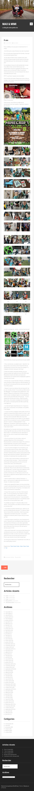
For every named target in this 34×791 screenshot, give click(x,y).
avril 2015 (7, 657)
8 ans (7, 595)
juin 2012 (7, 714)
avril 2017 (7, 625)
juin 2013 (7, 694)
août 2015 (7, 650)
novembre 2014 (9, 665)
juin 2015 (7, 654)
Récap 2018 (9, 600)
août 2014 (7, 670)
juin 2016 (7, 633)
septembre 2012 (9, 709)
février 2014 (8, 680)
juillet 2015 (8, 652)
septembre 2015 (9, 649)
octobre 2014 (8, 667)
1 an (6, 548)
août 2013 (7, 690)
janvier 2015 (8, 662)
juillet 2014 (8, 672)
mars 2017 (8, 627)
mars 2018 (8, 618)
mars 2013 (8, 699)
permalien (18, 557)
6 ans (14, 546)
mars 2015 (8, 659)
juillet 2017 (8, 623)
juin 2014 (7, 674)
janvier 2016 (8, 642)
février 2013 (8, 701)
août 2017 (7, 622)
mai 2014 (7, 675)
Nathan (12, 557)
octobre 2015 (8, 647)
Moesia (25, 786)
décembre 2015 (9, 643)
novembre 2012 (9, 706)
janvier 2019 (8, 617)
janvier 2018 (8, 620)
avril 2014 (7, 677)
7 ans (11, 546)
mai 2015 (7, 655)
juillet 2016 (8, 632)
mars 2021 (8, 612)
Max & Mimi (9, 24)
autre (6, 725)
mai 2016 (7, 635)
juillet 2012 (8, 712)
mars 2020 (8, 613)
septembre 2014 (9, 669)
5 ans (18, 546)
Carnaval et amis (10, 602)
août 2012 (7, 711)
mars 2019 (8, 615)
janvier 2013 (8, 702)
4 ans (21, 546)
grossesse (8, 727)
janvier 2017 (8, 628)
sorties (7, 732)
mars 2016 (8, 638)
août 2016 (7, 630)
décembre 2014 (9, 664)
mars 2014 (8, 679)
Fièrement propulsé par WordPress (10, 786)
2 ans (27, 546)
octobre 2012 (8, 707)
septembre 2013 (9, 689)
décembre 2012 (9, 704)
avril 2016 (7, 637)
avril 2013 (7, 697)
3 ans (24, 546)
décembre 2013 (9, 684)
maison (7, 728)
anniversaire (8, 557)
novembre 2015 (9, 645)
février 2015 (8, 660)
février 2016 (8, 640)
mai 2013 (7, 696)
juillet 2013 (8, 692)
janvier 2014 (8, 682)
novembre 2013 (9, 685)
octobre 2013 (8, 687)
